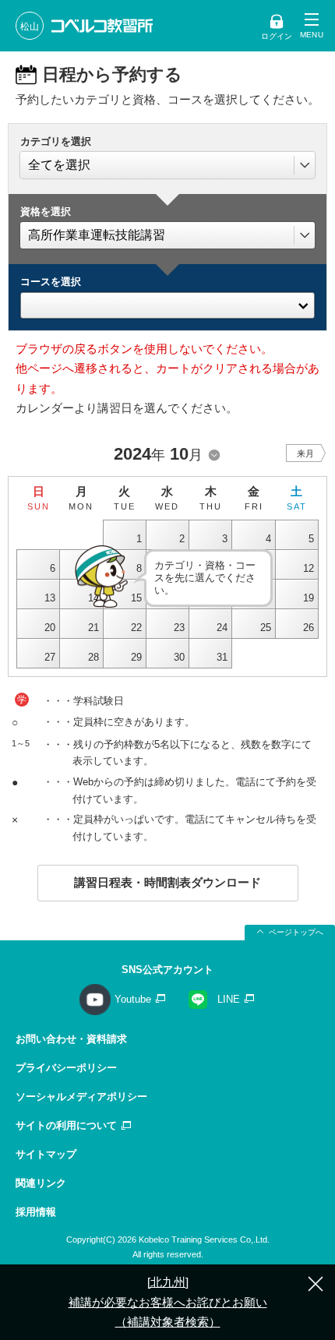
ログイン (276, 36)
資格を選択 (45, 211)
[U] (167, 317)
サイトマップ (46, 1154)
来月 (305, 453)
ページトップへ (296, 932)
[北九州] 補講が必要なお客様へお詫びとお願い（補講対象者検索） (168, 1301)
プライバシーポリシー (66, 1068)
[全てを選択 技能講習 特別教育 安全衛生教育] (167, 165)
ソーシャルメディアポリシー (81, 1096)
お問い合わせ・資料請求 (71, 1039)
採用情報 (36, 1212)
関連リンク (41, 1183)
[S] (167, 301)
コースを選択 (50, 281)
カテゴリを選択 (55, 141)
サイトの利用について (66, 1125)
